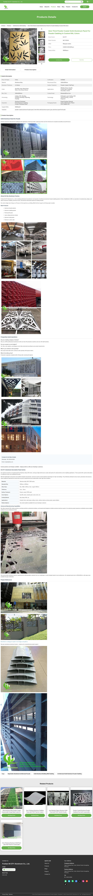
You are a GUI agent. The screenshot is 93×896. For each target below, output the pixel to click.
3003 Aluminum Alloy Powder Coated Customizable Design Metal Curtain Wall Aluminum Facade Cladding (11, 811)
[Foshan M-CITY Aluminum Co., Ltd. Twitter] (79, 881)
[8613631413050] (65, 881)
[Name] (81, 2)
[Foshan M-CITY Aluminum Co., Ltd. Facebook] (76, 881)
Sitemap (11, 894)
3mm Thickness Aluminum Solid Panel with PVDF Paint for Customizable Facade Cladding (11, 843)
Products (9, 25)
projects (68, 6)
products (53, 6)
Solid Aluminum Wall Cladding (19, 25)
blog (63, 6)
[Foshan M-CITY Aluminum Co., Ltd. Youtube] (87, 881)
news (58, 6)
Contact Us (47, 874)
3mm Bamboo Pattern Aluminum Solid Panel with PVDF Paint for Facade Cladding (58, 811)
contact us (75, 6)
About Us (47, 863)
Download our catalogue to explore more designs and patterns (14, 641)
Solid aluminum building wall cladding (44, 773)
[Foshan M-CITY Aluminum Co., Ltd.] (10, 7)
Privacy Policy (5, 894)
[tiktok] (65, 884)
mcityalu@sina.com (9, 869)
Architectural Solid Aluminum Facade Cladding (69, 773)
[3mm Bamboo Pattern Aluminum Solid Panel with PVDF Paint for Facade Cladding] (58, 798)
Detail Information (10, 69)
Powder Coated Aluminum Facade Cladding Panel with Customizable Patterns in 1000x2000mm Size (81, 811)
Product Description (30, 69)
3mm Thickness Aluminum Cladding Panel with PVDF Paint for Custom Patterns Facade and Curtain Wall (35, 811)
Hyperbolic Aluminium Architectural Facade (19, 773)
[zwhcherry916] (69, 881)
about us (46, 6)
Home (41, 6)
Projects (47, 871)
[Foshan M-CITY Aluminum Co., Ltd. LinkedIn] (83, 881)
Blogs (46, 868)
